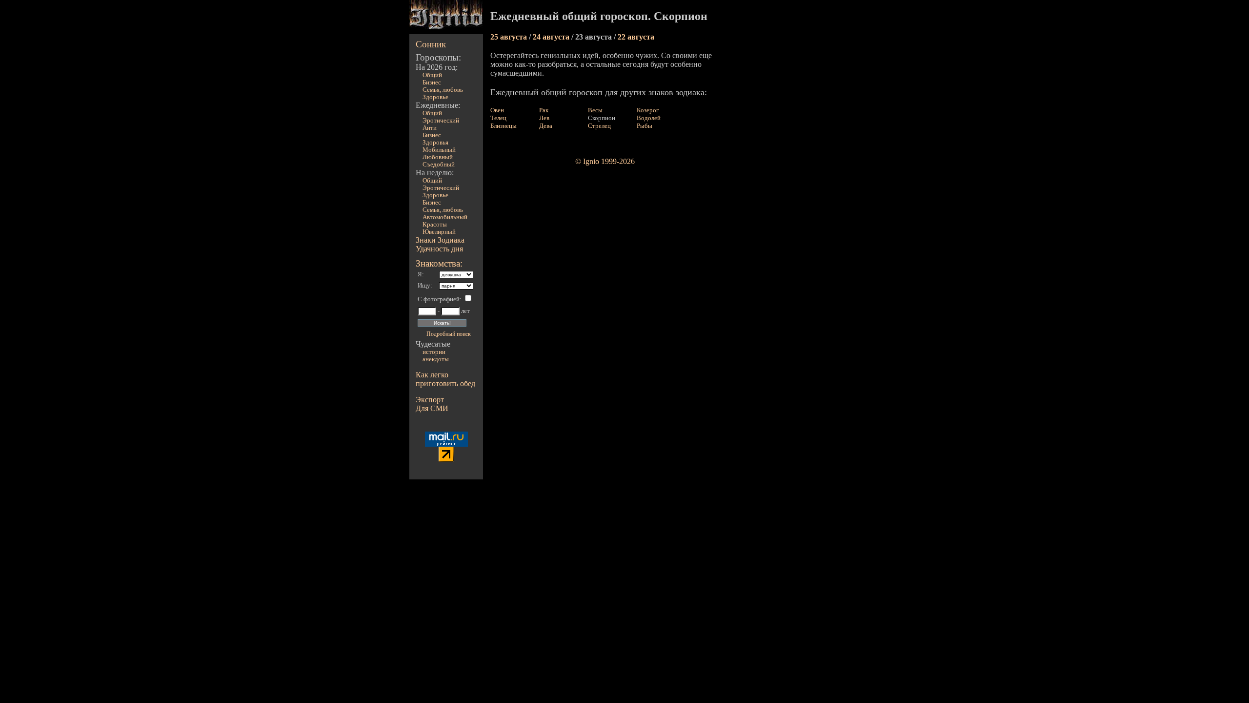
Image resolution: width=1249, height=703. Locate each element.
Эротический (441, 120)
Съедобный (439, 164)
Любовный (438, 157)
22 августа (636, 37)
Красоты (435, 224)
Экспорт (430, 399)
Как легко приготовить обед (445, 379)
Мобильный (439, 149)
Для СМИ (432, 408)
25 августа (509, 37)
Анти (430, 127)
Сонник (431, 44)
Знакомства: (439, 263)
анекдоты (436, 359)
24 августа (552, 37)
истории (434, 352)
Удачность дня (439, 249)
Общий (432, 75)
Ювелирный (439, 231)
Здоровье (435, 97)
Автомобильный (445, 217)
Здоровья (435, 142)
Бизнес (432, 82)
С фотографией (439, 299)
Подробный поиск (448, 334)
